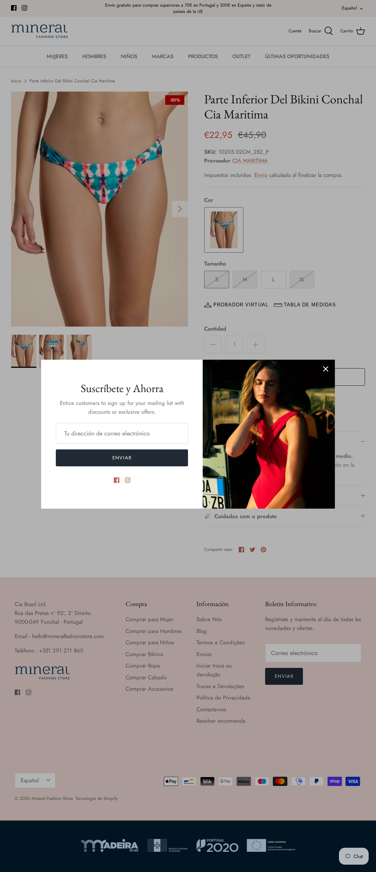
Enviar (121, 457)
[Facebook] (116, 480)
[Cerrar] (326, 369)
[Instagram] (127, 480)
